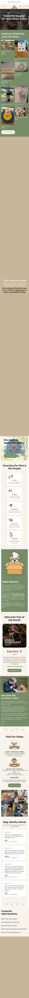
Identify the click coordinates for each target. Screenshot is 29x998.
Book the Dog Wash (10, 456)
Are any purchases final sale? (10, 922)
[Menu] (1, 6)
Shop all (14, 24)
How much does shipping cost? (11, 932)
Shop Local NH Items (8, 132)
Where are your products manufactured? (14, 929)
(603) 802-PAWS (14, 777)
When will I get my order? (9, 925)
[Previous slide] (1, 2)
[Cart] (27, 6)
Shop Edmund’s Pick (14, 670)
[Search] (5, 6)
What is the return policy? (9, 919)
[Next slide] (27, 2)
